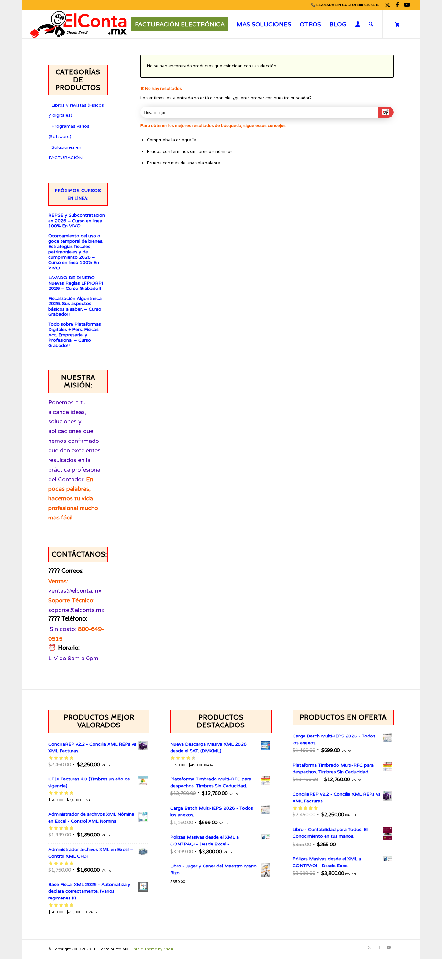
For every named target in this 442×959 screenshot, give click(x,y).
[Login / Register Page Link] (358, 25)
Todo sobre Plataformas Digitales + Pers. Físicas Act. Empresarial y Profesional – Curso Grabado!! (74, 335)
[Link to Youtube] (407, 5)
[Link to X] (387, 5)
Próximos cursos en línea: (78, 194)
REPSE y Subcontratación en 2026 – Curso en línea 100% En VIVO (76, 221)
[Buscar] (370, 24)
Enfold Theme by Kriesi (152, 949)
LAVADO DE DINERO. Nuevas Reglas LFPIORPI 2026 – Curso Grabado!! (75, 283)
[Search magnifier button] (386, 112)
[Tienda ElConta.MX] (78, 24)
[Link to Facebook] (397, 5)
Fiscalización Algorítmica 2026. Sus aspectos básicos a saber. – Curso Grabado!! (75, 306)
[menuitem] (179, 24)
